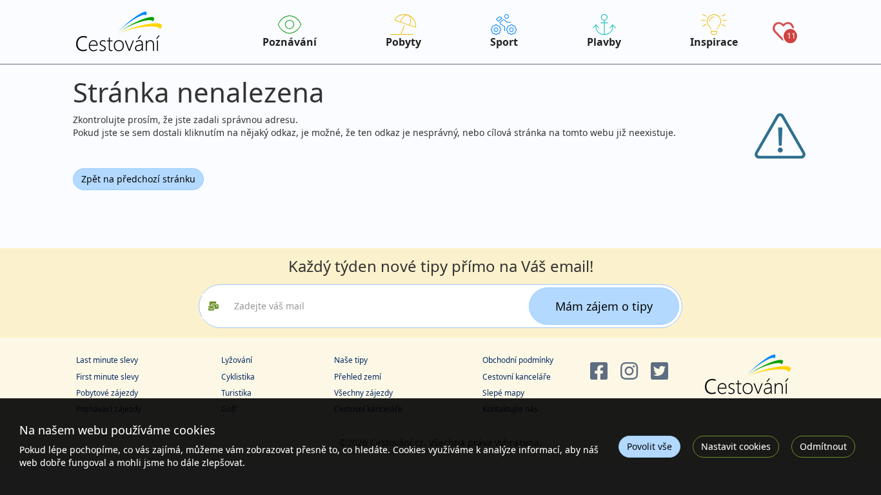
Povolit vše (649, 446)
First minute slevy (107, 376)
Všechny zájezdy (363, 392)
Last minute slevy (107, 359)
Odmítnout (823, 446)
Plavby (604, 42)
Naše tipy (351, 359)
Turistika (236, 392)
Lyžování (236, 359)
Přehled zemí (357, 376)
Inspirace (714, 42)
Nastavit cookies (736, 446)
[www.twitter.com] (659, 371)
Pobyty (403, 42)
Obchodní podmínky (517, 359)
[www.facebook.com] (599, 371)
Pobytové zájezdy (107, 392)
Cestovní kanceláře (516, 376)
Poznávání (289, 42)
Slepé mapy (503, 392)
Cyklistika (238, 376)
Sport (504, 42)
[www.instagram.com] (629, 371)
